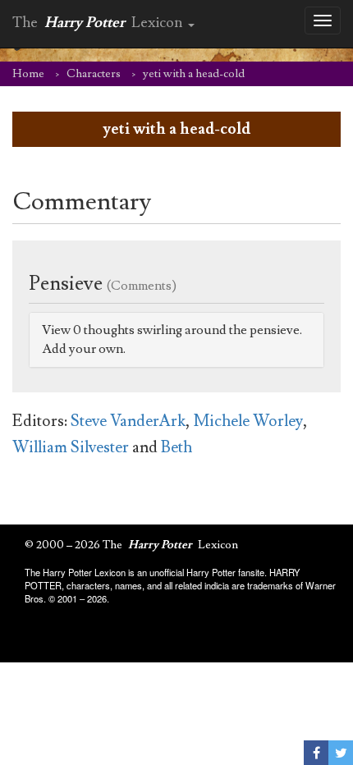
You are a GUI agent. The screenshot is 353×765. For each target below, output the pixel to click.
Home (28, 73)
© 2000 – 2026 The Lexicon (131, 545)
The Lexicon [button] (99, 22)
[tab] (176, 340)
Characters (93, 73)
